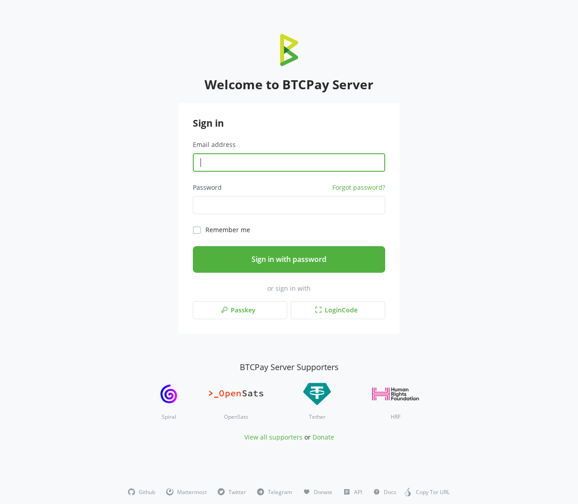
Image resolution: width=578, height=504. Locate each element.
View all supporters (273, 437)
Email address (214, 144)
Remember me (227, 229)
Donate (323, 437)
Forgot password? (358, 187)
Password (207, 187)
